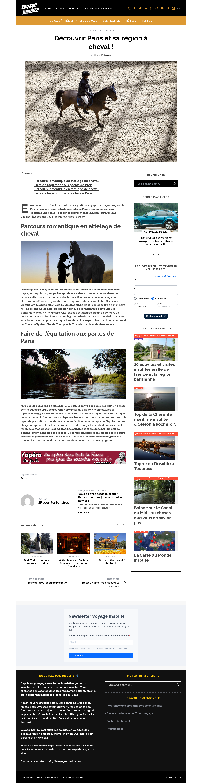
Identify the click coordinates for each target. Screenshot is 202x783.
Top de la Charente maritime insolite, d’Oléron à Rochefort (155, 419)
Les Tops (138, 339)
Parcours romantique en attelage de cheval (66, 181)
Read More (83, 512)
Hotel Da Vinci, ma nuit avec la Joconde (100, 583)
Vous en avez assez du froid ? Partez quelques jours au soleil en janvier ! (101, 497)
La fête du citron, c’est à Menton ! (110, 562)
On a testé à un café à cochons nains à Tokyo (156, 239)
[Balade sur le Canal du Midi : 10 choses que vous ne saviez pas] (154, 503)
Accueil (48, 8)
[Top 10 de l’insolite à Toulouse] (154, 459)
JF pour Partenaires (102, 54)
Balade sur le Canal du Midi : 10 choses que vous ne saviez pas (153, 515)
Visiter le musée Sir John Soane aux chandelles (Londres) (74, 563)
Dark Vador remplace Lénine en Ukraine (37, 562)
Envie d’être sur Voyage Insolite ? (98, 8)
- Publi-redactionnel (117, 721)
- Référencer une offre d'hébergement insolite (133, 705)
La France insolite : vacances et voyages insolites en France (154, 335)
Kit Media (73, 8)
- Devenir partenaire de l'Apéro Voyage (129, 713)
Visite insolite (94, 30)
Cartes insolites (141, 532)
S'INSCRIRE (79, 655)
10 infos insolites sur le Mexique (47, 581)
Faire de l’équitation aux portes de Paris (63, 185)
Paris (24, 478)
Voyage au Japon (156, 232)
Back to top (171, 777)
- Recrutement (114, 728)
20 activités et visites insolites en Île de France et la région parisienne (154, 372)
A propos (60, 8)
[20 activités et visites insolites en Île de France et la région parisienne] (154, 359)
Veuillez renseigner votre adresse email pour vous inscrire (99, 635)
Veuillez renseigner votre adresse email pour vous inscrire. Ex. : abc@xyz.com (98, 649)
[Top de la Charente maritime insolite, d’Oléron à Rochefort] (154, 409)
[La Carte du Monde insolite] (154, 550)
